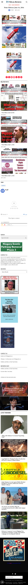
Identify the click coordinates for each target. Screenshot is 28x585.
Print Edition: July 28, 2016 (8, 112)
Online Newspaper (15, 4)
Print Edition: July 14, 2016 (8, 175)
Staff (6, 190)
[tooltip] (7, 77)
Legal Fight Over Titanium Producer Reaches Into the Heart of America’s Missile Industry (13, 459)
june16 (3, 185)
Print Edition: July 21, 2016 (8, 144)
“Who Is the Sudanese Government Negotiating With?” (13, 436)
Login (26, 214)
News (10, 4)
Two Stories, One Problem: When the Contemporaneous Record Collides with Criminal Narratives (13, 508)
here (11, 563)
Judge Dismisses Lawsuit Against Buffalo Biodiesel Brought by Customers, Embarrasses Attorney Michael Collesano (13, 483)
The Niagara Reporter (19, 580)
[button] (25, 238)
